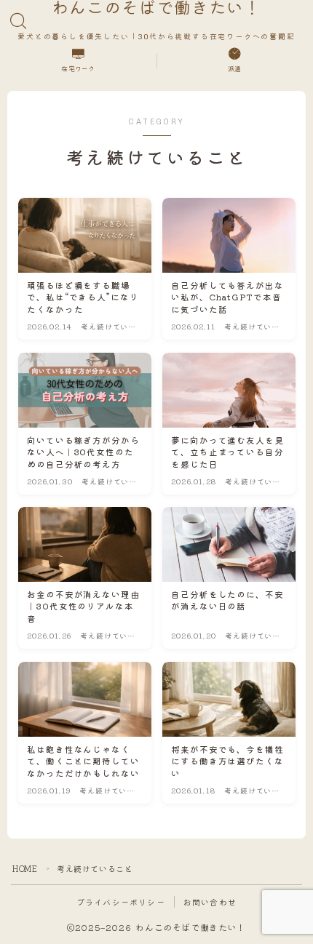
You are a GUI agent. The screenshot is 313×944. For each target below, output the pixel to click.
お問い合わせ (210, 902)
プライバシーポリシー (120, 902)
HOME (24, 868)
